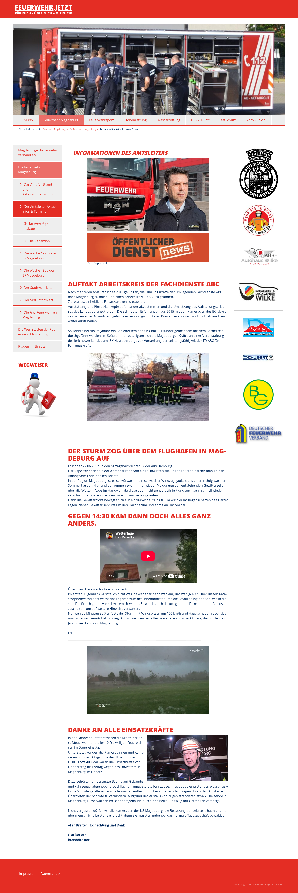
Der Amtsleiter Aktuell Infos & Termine (39, 209)
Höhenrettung (136, 120)
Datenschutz (50, 873)
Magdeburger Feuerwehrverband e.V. (37, 152)
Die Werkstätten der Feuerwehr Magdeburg (37, 331)
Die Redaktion (39, 241)
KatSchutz (228, 120)
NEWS (28, 120)
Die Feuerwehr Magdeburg (82, 129)
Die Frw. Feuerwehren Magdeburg (39, 314)
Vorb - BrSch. (256, 120)
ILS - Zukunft (200, 120)
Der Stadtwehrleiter (39, 287)
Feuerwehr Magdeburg (61, 120)
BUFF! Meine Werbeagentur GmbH (264, 884)
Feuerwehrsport (101, 120)
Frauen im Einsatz (31, 346)
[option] (149, 69)
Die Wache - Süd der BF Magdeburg (38, 273)
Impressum (28, 873)
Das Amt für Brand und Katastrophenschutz (37, 189)
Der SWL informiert (38, 300)
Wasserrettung (168, 120)
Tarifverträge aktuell (37, 226)
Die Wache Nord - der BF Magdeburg (39, 255)
